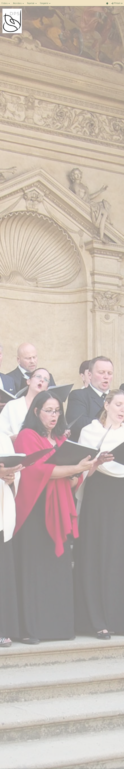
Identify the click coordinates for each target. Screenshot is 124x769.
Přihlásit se (117, 3)
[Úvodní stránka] (12, 32)
